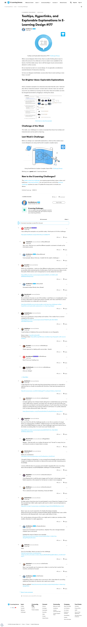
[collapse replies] (18, 228)
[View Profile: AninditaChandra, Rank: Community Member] (22, 313)
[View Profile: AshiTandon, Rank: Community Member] (22, 545)
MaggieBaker (27, 418)
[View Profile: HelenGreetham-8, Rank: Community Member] (22, 452)
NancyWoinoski (27, 227)
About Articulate (67, 606)
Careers (65, 617)
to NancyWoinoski (45, 241)
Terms (23, 624)
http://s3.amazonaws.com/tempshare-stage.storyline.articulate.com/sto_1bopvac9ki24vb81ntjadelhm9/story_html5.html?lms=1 (43, 554)
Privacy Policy (78, 608)
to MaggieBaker (46, 438)
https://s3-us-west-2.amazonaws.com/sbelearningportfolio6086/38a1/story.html (42, 506)
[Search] (71, 2)
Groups (43, 616)
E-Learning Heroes (9, 6)
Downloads (44, 610)
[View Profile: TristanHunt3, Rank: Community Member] (24, 242)
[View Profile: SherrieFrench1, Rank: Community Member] (22, 295)
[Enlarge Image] (43, 43)
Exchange (44, 608)
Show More (25, 377)
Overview (77, 606)
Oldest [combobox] (67, 219)
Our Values (66, 610)
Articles (33, 607)
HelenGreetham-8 (28, 451)
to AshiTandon (44, 563)
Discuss (44, 606)
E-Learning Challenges (23, 6)
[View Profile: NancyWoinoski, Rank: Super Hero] (22, 228)
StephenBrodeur (28, 497)
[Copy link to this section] (23, 83)
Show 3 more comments (27, 592)
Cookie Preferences (35, 624)
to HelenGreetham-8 (46, 474)
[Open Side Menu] (5, 2)
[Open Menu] (81, 7)
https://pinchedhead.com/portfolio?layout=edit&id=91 (35, 234)
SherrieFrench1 (27, 294)
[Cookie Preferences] (2, 625)
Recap (58, 55)
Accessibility (66, 615)
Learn (15, 6)
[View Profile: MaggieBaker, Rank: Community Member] (22, 419)
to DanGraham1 (44, 398)
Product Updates (35, 609)
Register (75, 2)
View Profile (59, 202)
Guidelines (55, 608)
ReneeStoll (26, 264)
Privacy (27, 624)
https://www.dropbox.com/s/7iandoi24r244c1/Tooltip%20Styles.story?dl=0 (42, 411)
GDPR (76, 610)
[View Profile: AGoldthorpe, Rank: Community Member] (22, 329)
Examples (44, 612)
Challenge (52, 55)
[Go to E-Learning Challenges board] (24, 209)
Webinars (23, 610)
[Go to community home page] (15, 2)
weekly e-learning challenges (32, 180)
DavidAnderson (29, 28)
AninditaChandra (28, 313)
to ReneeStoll (39, 283)
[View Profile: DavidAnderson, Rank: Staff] (23, 29)
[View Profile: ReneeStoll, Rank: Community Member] (22, 265)
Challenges (23, 612)
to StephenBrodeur (41, 526)
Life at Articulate (67, 619)
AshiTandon (27, 544)
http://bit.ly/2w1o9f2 (34, 335)
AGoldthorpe (27, 328)
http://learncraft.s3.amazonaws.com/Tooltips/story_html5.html (38, 456)
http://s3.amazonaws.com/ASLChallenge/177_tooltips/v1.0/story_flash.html (41, 391)
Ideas (43, 614)
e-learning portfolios (33, 182)
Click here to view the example (43, 121)
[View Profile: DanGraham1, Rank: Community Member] (22, 381)
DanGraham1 (27, 380)
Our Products (66, 608)
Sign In (80, 2)
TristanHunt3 (29, 241)
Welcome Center (56, 606)
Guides (22, 606)
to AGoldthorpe (44, 345)
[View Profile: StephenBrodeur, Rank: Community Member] (22, 498)
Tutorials (22, 608)
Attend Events (45, 618)
